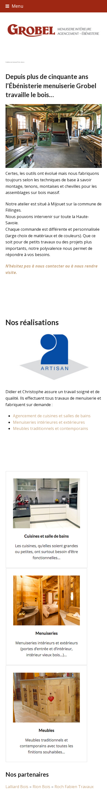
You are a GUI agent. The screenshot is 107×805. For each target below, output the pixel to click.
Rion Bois (41, 786)
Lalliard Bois (17, 786)
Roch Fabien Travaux (74, 786)
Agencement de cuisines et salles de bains (52, 416)
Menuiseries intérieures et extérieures (49, 422)
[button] (14, 6)
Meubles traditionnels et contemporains (50, 428)
